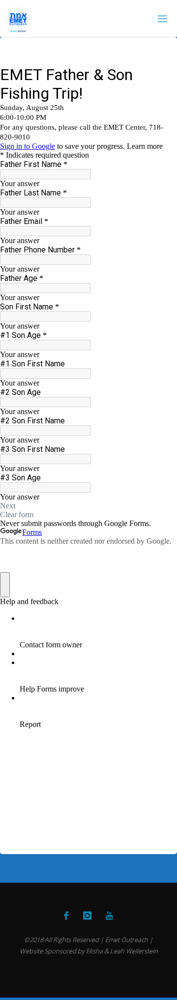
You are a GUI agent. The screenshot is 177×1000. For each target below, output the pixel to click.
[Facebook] (66, 915)
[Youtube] (109, 915)
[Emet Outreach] (18, 18)
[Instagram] (87, 915)
